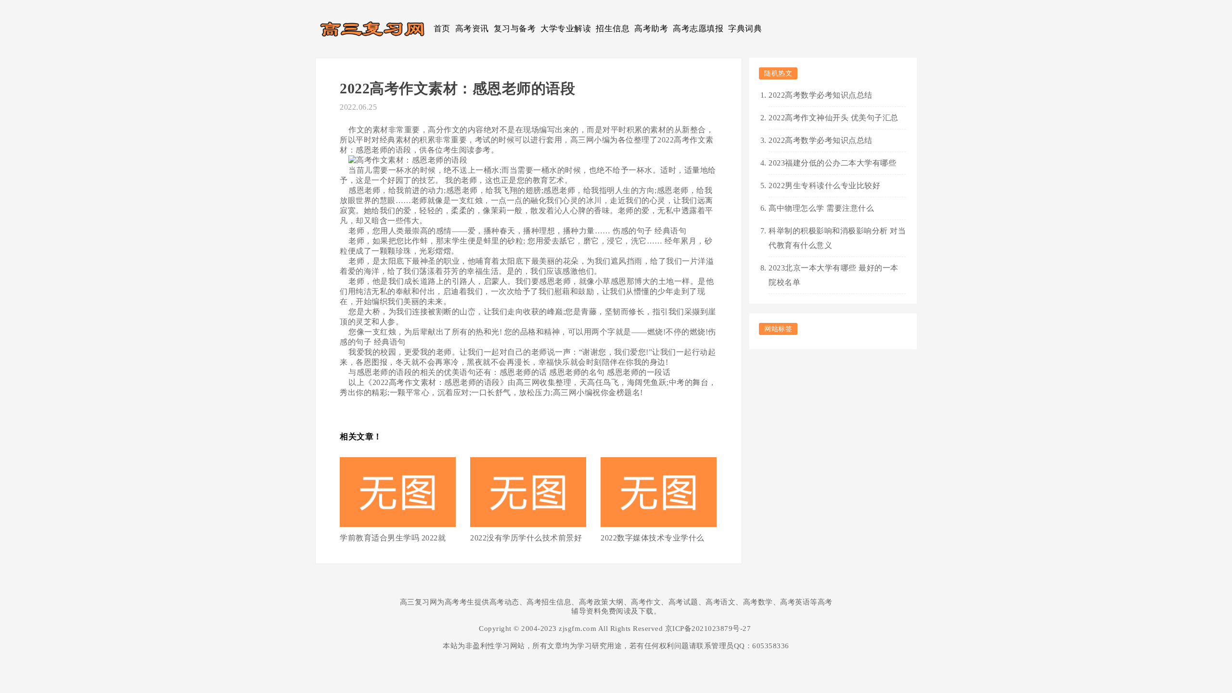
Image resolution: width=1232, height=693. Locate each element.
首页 (442, 28)
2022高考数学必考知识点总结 (821, 95)
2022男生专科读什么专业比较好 (824, 185)
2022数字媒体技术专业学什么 (653, 538)
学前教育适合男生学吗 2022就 (393, 538)
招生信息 (612, 28)
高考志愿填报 (698, 28)
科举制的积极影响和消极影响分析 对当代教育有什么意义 (837, 238)
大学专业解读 (565, 28)
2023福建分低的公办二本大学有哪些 (832, 163)
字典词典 (745, 28)
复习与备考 (515, 28)
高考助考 (651, 28)
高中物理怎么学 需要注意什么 (821, 208)
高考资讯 (472, 28)
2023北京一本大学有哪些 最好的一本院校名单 (833, 275)
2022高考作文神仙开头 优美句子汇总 (833, 118)
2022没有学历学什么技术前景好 (526, 538)
